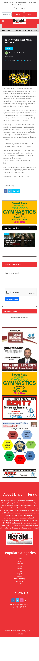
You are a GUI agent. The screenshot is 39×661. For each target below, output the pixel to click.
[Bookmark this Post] (6, 64)
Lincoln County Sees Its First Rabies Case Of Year (18, 242)
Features (19, 569)
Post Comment (12, 299)
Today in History (19, 579)
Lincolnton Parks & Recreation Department (17, 54)
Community (19, 564)
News (6, 234)
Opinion (19, 571)
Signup (30, 14)
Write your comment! (12, 273)
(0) (21, 60)
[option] (19, 240)
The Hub (19, 584)
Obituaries (19, 576)
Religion (19, 574)
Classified (19, 581)
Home (19, 559)
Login (18, 14)
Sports (9, 49)
